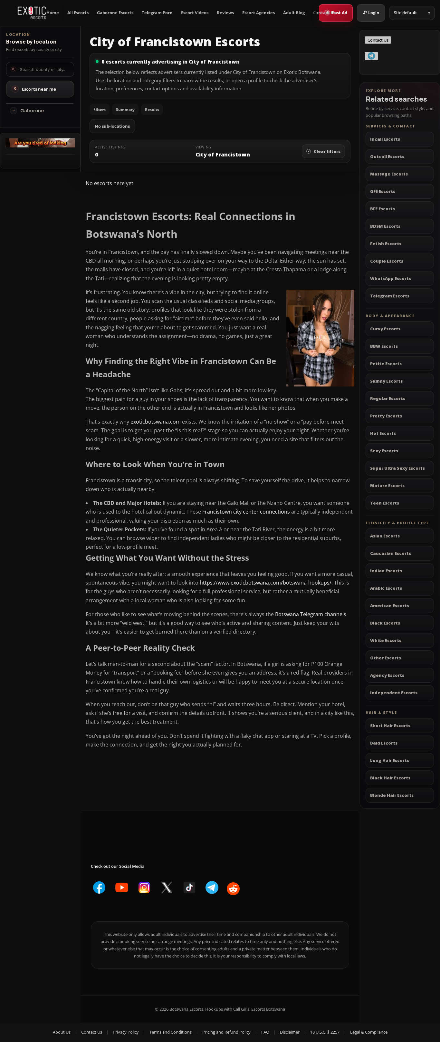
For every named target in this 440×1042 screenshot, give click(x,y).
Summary (125, 109)
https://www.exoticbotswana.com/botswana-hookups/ (265, 582)
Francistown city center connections (246, 511)
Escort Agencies (258, 12)
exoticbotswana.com (155, 421)
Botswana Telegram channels (310, 614)
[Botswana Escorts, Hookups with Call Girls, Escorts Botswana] (32, 12)
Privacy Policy (126, 1032)
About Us (62, 1032)
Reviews (225, 12)
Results (152, 109)
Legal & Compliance (368, 1032)
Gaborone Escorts (115, 12)
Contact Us (324, 12)
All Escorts (78, 12)
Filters (99, 109)
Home (52, 12)
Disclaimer (290, 1032)
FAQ (265, 1032)
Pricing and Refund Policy (226, 1032)
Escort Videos (194, 12)
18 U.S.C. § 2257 (325, 1032)
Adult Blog (294, 12)
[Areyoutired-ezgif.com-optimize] (40, 145)
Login (373, 12)
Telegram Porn (157, 12)
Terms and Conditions (170, 1032)
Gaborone (32, 111)
